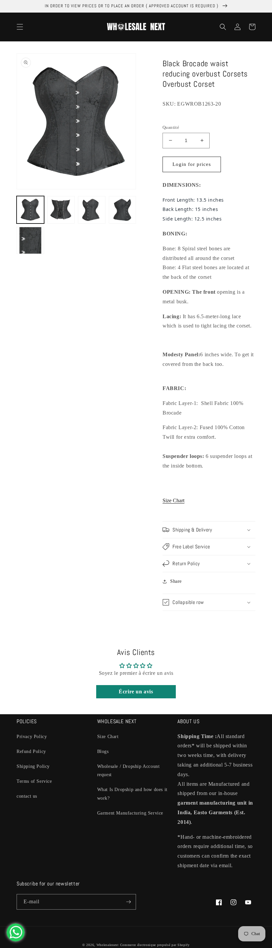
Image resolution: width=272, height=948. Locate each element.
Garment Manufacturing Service (130, 813)
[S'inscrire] (128, 902)
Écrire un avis (136, 691)
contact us (27, 796)
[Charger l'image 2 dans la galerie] (61, 210)
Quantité (171, 127)
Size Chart (173, 500)
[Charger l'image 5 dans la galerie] (30, 240)
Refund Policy (31, 751)
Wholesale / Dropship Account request (128, 770)
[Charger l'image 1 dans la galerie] (30, 210)
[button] (20, 27)
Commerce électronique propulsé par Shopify (155, 945)
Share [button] (176, 581)
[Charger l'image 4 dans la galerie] (122, 210)
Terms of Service (34, 781)
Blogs (103, 751)
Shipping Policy (33, 766)
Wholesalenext (108, 945)
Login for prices (191, 164)
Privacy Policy (32, 736)
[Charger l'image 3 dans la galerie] (91, 210)
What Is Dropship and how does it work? (132, 793)
